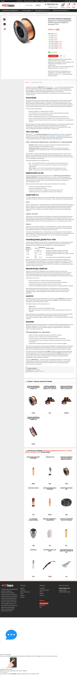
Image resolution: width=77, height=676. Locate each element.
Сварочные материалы (60, 10)
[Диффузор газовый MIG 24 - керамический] (50, 533)
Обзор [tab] (27, 82)
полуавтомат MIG (43, 351)
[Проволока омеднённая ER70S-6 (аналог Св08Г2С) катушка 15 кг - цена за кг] (50, 401)
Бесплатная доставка (28, 1)
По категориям (26, 10)
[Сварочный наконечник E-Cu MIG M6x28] (33, 471)
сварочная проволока (53, 134)
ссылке (47, 656)
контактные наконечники (32, 236)
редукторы (55, 221)
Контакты (49, 1)
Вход (67, 1)
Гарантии (43, 1)
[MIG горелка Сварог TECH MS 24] (50, 564)
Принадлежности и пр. (42, 10)
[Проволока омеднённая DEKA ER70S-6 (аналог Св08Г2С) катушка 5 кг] (66, 471)
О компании (19, 1)
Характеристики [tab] (37, 82)
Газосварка (5, 13)
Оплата (37, 1)
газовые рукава (51, 235)
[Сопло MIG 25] (33, 564)
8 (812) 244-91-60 (69, 66)
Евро (41, 607)
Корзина (22, 588)
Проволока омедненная (41, 13)
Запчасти (16, 13)
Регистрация (73, 1)
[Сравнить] (64, 56)
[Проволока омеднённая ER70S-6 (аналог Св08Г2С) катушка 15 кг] (33, 400)
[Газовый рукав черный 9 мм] (66, 502)
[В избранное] (61, 56)
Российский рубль (44, 603)
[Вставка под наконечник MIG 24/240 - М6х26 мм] (66, 533)
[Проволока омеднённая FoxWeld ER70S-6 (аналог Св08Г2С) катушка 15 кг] (66, 401)
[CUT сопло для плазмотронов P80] (33, 533)
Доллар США (42, 605)
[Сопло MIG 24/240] (50, 471)
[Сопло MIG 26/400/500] (33, 502)
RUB (3, 1)
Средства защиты (28, 13)
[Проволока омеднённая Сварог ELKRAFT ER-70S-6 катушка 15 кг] (33, 431)
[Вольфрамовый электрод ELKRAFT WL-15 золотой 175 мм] (66, 564)
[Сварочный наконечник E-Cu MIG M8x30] (50, 502)
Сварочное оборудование (10, 10)
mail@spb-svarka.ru (53, 7)
